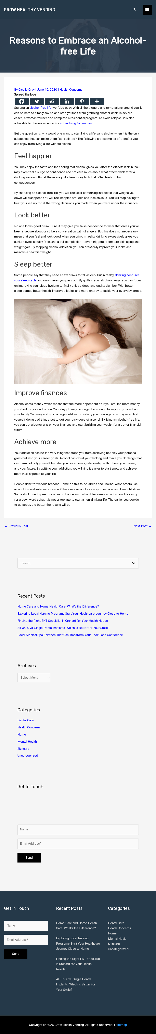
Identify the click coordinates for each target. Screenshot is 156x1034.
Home (21, 734)
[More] (97, 101)
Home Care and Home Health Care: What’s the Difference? (58, 606)
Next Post (142, 526)
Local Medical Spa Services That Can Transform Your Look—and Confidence (70, 635)
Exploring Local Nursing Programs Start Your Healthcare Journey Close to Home (72, 613)
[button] (134, 9)
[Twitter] (37, 101)
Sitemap (121, 1025)
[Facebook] (22, 101)
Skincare (23, 749)
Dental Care (25, 720)
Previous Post (16, 526)
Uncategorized (27, 755)
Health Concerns (71, 89)
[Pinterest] (82, 101)
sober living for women (76, 123)
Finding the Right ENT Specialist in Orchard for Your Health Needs (62, 621)
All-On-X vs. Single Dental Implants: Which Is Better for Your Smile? (63, 628)
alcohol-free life (41, 108)
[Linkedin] (67, 101)
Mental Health (27, 741)
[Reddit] (52, 101)
